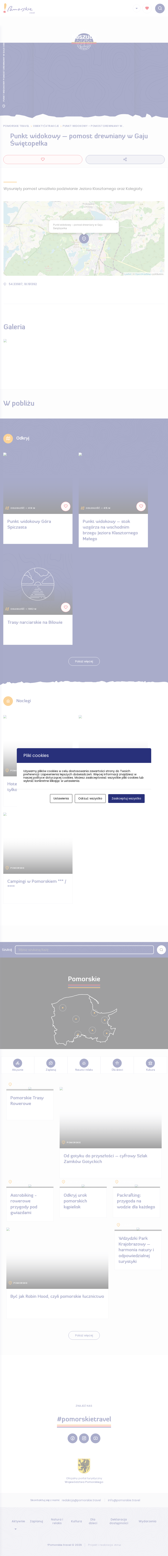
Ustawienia (61, 798)
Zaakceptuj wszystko (126, 798)
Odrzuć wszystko (90, 798)
